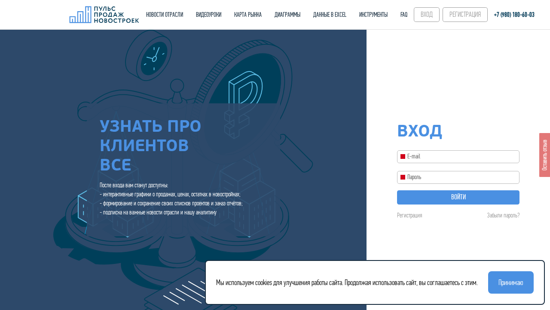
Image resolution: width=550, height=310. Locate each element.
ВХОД (427, 14)
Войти (458, 197)
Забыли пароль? (503, 215)
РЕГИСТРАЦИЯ (465, 14)
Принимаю (510, 282)
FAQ (403, 15)
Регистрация (409, 215)
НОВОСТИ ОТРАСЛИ (164, 15)
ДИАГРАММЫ (287, 15)
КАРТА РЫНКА (248, 15)
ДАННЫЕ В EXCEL (329, 15)
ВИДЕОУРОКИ (208, 15)
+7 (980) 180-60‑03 (514, 15)
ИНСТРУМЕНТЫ (373, 15)
